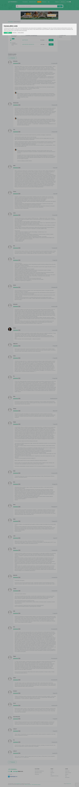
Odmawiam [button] (15, 32)
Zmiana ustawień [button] (21, 32)
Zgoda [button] (8, 32)
